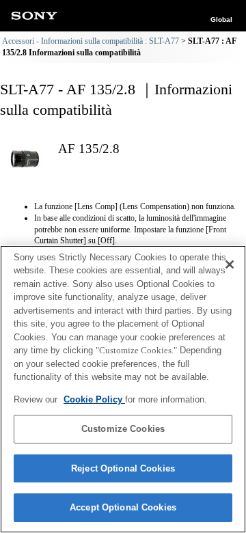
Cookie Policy (94, 399)
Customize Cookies (123, 429)
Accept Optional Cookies (123, 507)
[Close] (230, 264)
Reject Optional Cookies (123, 468)
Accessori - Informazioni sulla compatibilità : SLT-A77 (90, 41)
